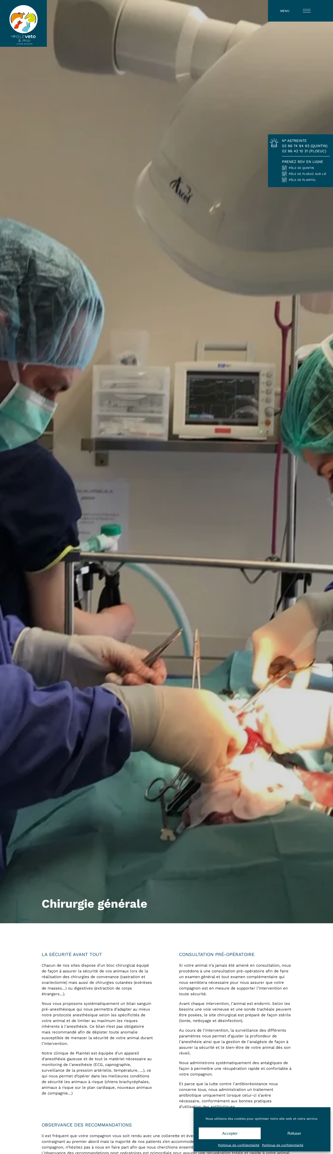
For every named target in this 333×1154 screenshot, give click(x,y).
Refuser (294, 1133)
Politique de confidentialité (238, 1145)
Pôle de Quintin (301, 168)
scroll (24, 919)
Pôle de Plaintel (302, 180)
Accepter (230, 1133)
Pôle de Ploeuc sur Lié (307, 174)
